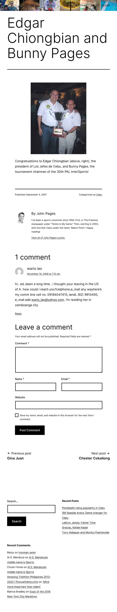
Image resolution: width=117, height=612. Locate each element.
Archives (81, 5)
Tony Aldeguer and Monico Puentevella (85, 532)
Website (20, 397)
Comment (22, 343)
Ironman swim (27, 552)
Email (106, 5)
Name (19, 378)
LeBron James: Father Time (78, 522)
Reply (18, 313)
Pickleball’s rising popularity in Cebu (83, 507)
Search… (12, 501)
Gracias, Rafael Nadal (75, 527)
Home (68, 5)
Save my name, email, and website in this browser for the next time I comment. (57, 417)
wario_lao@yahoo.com (47, 300)
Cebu (99, 194)
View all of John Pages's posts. (48, 237)
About (95, 5)
